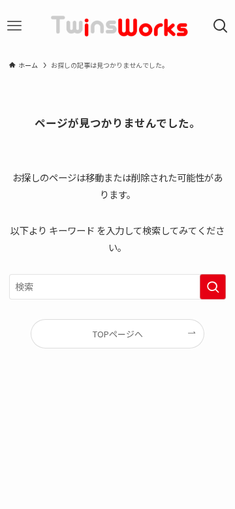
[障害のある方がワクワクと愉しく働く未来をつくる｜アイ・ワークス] (117, 26)
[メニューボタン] (14, 26)
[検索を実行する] (213, 287)
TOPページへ (118, 334)
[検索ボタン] (221, 26)
